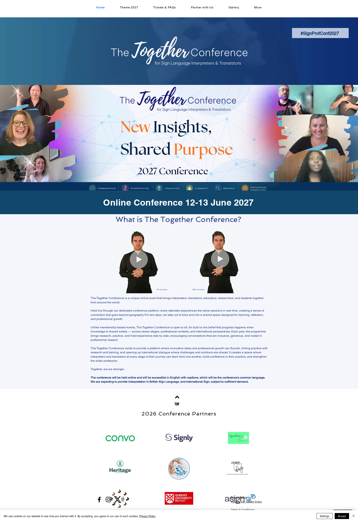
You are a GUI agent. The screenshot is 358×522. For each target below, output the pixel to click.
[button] (257, 7)
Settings (324, 516)
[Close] (353, 516)
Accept (342, 516)
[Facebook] (99, 499)
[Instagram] (108, 499)
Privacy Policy (147, 516)
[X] (117, 499)
